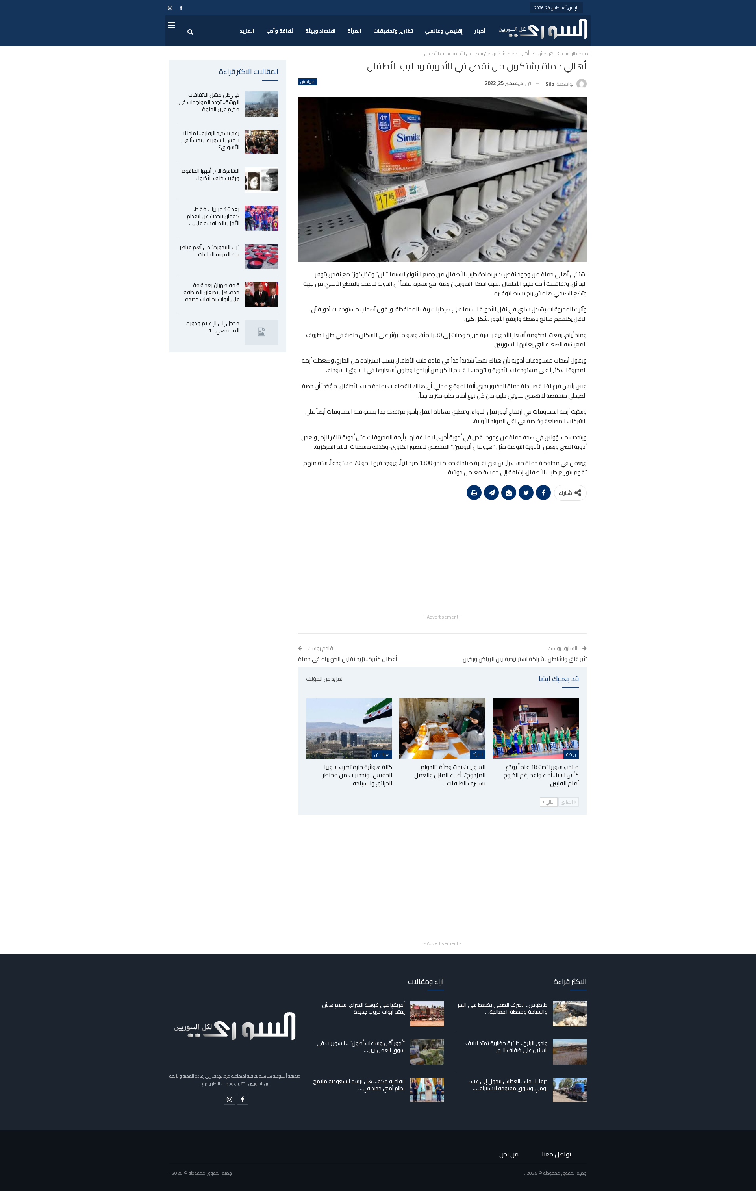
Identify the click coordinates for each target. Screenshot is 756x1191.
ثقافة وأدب (279, 30)
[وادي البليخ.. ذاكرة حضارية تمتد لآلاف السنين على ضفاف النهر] (570, 1052)
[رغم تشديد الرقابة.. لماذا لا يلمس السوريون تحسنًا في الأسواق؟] (261, 142)
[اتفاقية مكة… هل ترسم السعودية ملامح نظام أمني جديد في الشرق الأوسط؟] (427, 1090)
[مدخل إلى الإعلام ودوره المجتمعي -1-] (261, 332)
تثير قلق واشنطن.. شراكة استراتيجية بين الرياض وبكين (525, 659)
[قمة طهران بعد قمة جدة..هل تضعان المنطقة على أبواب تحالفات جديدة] (261, 294)
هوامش (307, 81)
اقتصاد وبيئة (320, 30)
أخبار (479, 30)
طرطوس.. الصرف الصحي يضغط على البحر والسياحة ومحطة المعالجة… (503, 1008)
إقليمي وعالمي (444, 30)
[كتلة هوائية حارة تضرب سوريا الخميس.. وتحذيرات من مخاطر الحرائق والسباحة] (349, 728)
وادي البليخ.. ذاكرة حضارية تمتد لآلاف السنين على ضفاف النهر (506, 1046)
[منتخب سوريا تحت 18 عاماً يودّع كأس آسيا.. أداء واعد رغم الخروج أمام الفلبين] (536, 728)
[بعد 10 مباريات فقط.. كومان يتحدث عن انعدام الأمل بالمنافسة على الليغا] (261, 218)
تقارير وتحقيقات (393, 30)
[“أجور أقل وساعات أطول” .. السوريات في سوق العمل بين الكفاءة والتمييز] (427, 1052)
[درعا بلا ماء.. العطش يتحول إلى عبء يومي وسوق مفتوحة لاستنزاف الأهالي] (570, 1090)
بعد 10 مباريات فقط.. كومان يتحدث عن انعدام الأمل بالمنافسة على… (213, 216)
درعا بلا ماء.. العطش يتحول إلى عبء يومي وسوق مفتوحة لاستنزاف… (508, 1084)
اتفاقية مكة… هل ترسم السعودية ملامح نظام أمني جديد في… (359, 1084)
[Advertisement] (442, 557)
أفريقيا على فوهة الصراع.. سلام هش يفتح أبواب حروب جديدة (363, 1008)
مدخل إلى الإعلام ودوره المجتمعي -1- (212, 326)
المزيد (247, 30)
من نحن (509, 1154)
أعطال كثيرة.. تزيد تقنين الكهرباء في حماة (347, 659)
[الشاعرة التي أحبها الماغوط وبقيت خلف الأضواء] (261, 180)
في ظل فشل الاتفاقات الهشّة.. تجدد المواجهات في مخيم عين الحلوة (208, 102)
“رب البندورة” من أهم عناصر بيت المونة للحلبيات (209, 250)
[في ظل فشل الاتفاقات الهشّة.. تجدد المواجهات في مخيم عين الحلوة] (261, 104)
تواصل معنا (556, 1154)
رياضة (571, 754)
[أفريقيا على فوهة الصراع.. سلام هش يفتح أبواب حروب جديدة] (427, 1013)
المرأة (354, 30)
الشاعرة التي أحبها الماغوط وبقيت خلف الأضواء (210, 174)
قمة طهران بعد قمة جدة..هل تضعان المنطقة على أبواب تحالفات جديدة (211, 292)
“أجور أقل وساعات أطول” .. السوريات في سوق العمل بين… (361, 1046)
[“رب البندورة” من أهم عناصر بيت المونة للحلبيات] (261, 256)
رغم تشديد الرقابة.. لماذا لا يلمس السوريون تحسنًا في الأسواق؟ (210, 140)
